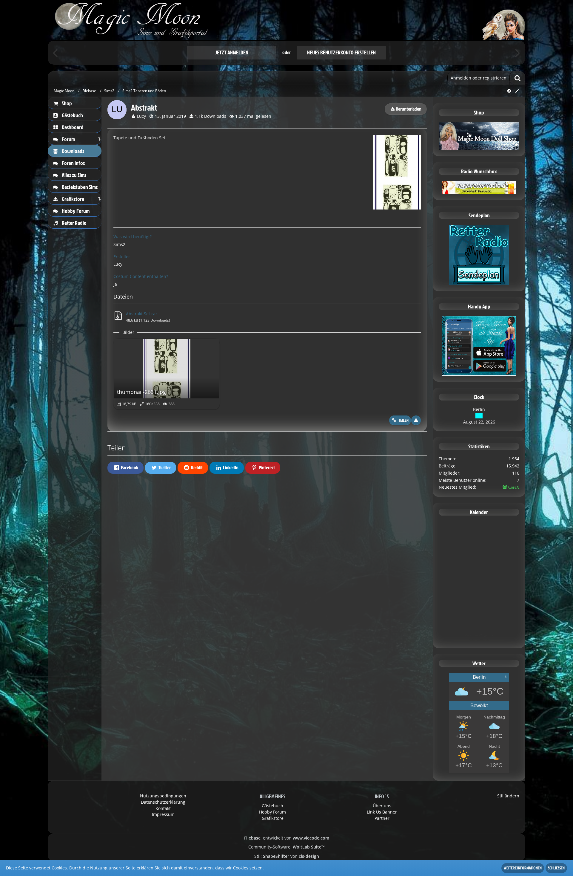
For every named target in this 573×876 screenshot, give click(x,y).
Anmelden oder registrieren (478, 78)
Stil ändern (508, 796)
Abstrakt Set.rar (141, 314)
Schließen (556, 868)
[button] (125, 468)
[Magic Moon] (286, 20)
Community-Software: (286, 847)
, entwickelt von (286, 838)
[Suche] (517, 78)
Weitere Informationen (523, 868)
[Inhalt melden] (416, 420)
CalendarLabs (479, 639)
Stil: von (286, 856)
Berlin (479, 409)
